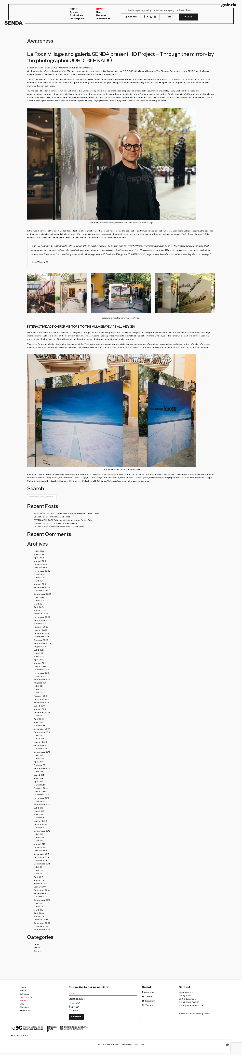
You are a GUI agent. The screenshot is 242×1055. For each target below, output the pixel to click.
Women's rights (124, 481)
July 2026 (39, 551)
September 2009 (42, 930)
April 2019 (39, 719)
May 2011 (38, 874)
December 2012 (42, 824)
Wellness (111, 481)
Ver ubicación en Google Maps (195, 1014)
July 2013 (38, 808)
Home (73, 9)
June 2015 (39, 759)
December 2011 (41, 854)
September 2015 (42, 752)
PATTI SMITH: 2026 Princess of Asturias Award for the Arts (63, 520)
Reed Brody (86, 101)
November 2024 (42, 588)
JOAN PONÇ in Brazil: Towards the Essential (55, 524)
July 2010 (38, 903)
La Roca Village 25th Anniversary (103, 478)
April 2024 (39, 607)
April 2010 (39, 913)
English (76, 1007)
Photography (168, 478)
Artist (36, 945)
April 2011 (38, 877)
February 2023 (41, 627)
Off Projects (77, 19)
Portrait (179, 478)
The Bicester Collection (168, 71)
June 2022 (39, 653)
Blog (98, 12)
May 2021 (38, 693)
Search (132, 17)
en (169, 17)
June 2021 (39, 690)
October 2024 (41, 591)
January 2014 (40, 792)
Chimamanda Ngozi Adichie (115, 98)
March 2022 (40, 663)
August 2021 (40, 683)
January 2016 (40, 742)
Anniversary (58, 475)
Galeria (229, 5)
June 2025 (39, 578)
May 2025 (39, 581)
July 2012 (38, 834)
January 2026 (41, 568)
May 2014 (38, 778)
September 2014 (42, 769)
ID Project (138, 246)
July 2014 (38, 772)
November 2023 (42, 617)
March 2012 (39, 844)
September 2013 (42, 805)
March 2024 (40, 611)
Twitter (148, 997)
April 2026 (39, 558)
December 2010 (42, 890)
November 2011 (41, 857)
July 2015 (38, 755)
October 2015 (40, 749)
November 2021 (41, 673)
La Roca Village (144, 71)
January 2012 (40, 851)
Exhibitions (76, 15)
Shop (99, 9)
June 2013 (39, 811)
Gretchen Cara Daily (146, 98)
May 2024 (39, 604)
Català (75, 1011)
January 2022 (40, 667)
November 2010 (42, 894)
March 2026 (40, 561)
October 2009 (41, 927)
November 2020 (42, 703)
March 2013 (39, 818)
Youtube (149, 1005)
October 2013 (40, 801)
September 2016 (42, 732)
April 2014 (39, 782)
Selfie (30, 481)
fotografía (151, 475)
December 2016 (42, 729)
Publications (102, 19)
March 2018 (39, 726)
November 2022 (42, 637)
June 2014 (39, 775)
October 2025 (41, 574)
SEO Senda (86, 68)
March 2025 (40, 584)
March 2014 (39, 785)
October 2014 (40, 765)
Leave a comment (141, 481)
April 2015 (39, 762)
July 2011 (38, 867)
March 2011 (39, 880)
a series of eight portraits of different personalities (183, 94)
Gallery (40, 475)
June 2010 (39, 907)
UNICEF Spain (160, 83)
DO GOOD (128, 71)
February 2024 (41, 614)
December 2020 (42, 699)
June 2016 (39, 739)
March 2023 (40, 624)
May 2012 (38, 841)
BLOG (37, 948)
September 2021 (42, 680)
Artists (74, 12)
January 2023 (40, 630)
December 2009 (42, 923)
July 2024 (39, 597)
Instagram (150, 1001)
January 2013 (40, 821)
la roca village (79, 478)
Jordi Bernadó (109, 75)
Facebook (149, 992)
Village (187, 231)
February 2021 (41, 696)
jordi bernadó (65, 478)
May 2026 (39, 555)
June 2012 (39, 838)
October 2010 (41, 897)
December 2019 (42, 713)
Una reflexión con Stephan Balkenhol (52, 517)
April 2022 (39, 660)
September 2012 (42, 831)
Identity (210, 475)
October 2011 (40, 861)
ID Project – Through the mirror (57, 75)
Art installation (72, 475)
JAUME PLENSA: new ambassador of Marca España (59, 527)
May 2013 (38, 815)
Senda (13, 24)
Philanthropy (155, 478)
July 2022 (39, 650)
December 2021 (42, 670)
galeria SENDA (188, 71)
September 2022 (42, 644)
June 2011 (38, 871)
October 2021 (40, 676)
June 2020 (39, 706)
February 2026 (41, 565)
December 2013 (42, 795)
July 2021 (38, 686)
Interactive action (35, 478)
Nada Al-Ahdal (127, 478)
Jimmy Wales (51, 478)
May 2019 (38, 716)
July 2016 (38, 736)
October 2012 (40, 828)
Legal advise (139, 1045)
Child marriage (99, 475)
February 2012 (41, 848)
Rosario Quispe (204, 478)
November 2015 (41, 746)
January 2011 (40, 887)
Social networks (42, 481)
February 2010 (41, 920)
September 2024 (42, 594)
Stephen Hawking (59, 481)
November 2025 (42, 571)
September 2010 (42, 900)
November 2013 (41, 798)
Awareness (85, 475)
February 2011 (40, 884)
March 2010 (39, 917)
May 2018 (38, 722)
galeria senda (163, 475)
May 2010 (38, 910)
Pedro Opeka (141, 478)
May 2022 (39, 657)
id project (201, 475)
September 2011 (42, 864)
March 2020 (40, 709)
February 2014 (41, 788)
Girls (173, 475)
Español (76, 1003)
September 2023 (42, 620)
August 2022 (40, 647)
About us (100, 15)
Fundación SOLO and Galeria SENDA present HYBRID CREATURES (67, 514)
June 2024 (39, 601)
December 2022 (42, 634)
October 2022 (41, 640)
